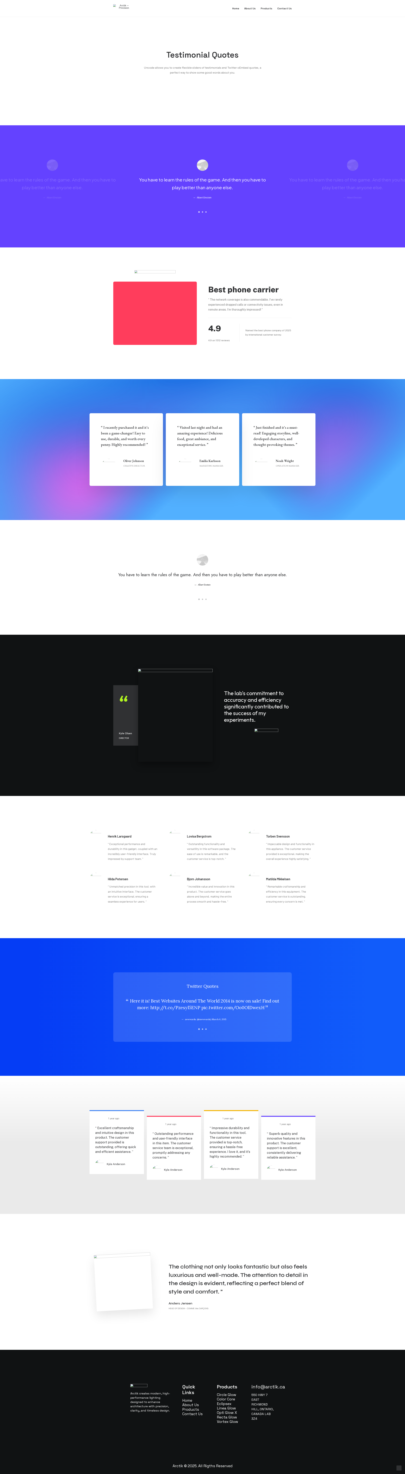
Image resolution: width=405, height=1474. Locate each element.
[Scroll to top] (399, 1467)
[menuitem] (236, 8)
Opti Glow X (227, 1412)
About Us (250, 8)
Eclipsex (224, 1403)
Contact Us (284, 8)
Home (235, 8)
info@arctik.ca (268, 1387)
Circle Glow (226, 1394)
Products (266, 8)
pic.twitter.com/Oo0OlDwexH (233, 1007)
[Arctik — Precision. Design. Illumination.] (123, 6)
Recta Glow (227, 1417)
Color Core (226, 1399)
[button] (199, 212)
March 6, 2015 (219, 1019)
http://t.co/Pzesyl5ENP (175, 1007)
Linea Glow (226, 1408)
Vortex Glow (227, 1421)
